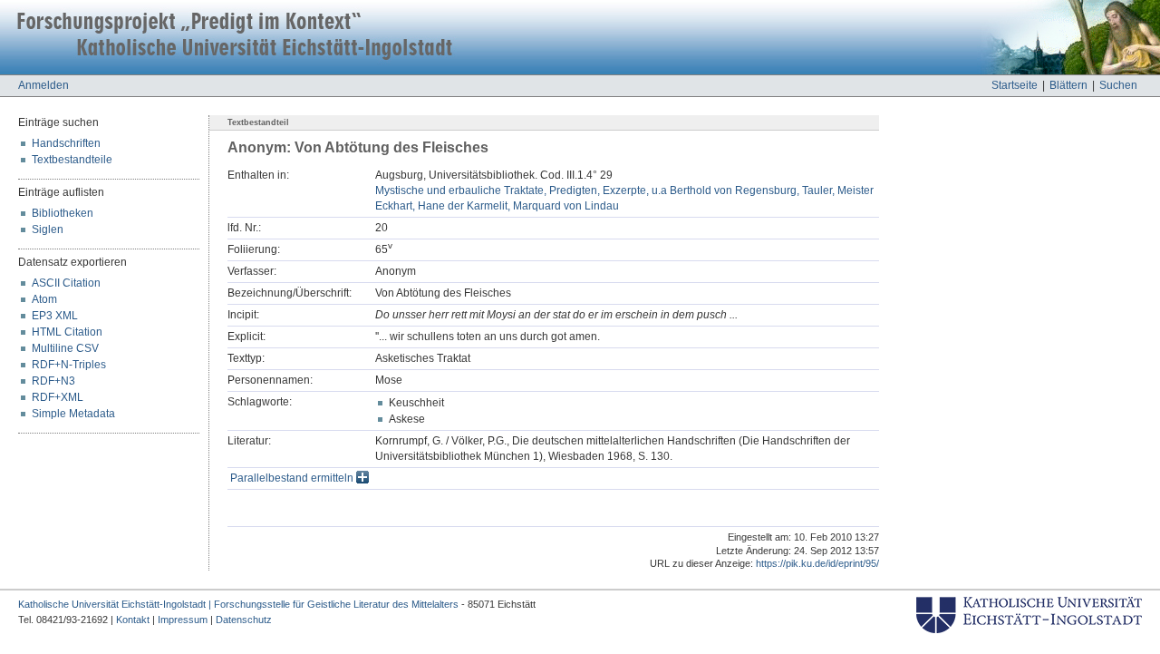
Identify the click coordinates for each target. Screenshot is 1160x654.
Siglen (47, 229)
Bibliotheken (62, 213)
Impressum (183, 619)
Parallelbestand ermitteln (293, 478)
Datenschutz (244, 619)
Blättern (1068, 85)
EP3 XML (55, 315)
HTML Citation (67, 332)
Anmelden (43, 85)
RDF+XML (57, 397)
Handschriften (66, 143)
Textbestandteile (72, 159)
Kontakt (133, 619)
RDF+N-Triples (69, 364)
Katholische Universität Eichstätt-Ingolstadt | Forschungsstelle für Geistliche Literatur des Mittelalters (238, 604)
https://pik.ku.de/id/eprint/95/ (817, 563)
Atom (44, 299)
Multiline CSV (65, 348)
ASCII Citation (66, 283)
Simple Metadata (73, 413)
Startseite (1014, 85)
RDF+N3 (53, 381)
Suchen (1118, 85)
